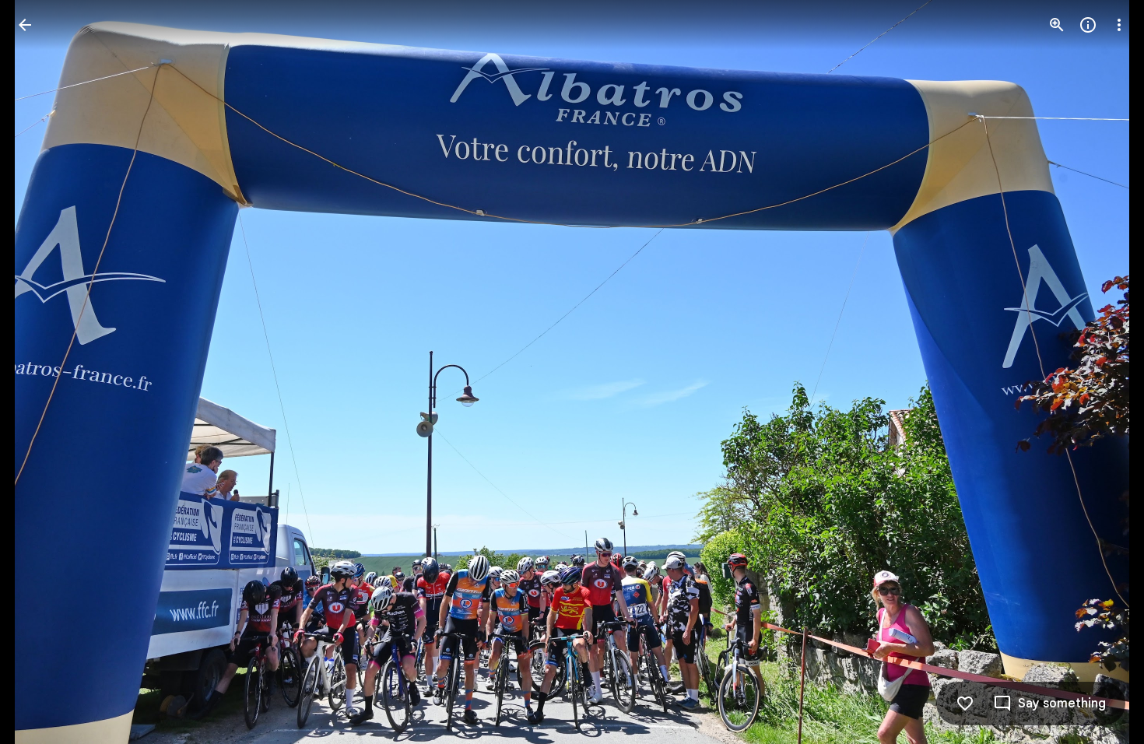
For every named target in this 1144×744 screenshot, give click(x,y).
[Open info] (1088, 24)
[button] (43, 372)
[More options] (1119, 24)
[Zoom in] (1056, 24)
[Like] (965, 703)
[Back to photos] (25, 25)
